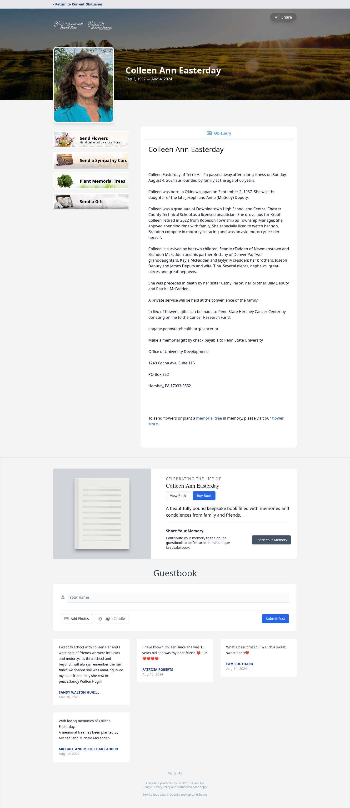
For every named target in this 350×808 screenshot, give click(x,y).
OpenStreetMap (180, 795)
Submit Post (275, 618)
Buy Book (204, 495)
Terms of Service (188, 787)
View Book (178, 495)
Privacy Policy (161, 787)
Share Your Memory (271, 540)
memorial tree (209, 418)
